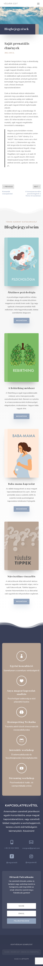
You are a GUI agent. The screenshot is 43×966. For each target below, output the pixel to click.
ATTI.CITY (25, 959)
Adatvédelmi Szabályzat (21, 944)
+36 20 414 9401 (11, 848)
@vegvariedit (11, 862)
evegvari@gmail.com (31, 848)
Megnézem (21, 320)
